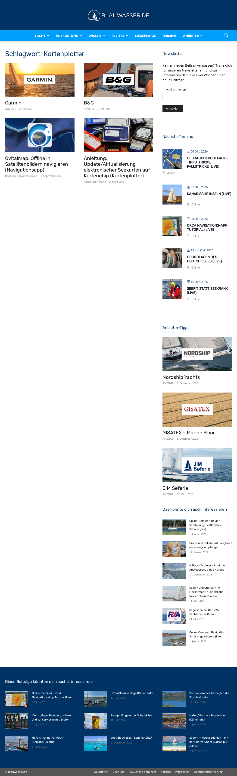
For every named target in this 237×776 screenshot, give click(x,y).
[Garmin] (40, 80)
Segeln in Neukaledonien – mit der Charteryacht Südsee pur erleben (208, 742)
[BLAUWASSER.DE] (118, 15)
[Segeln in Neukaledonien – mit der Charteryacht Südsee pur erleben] (174, 744)
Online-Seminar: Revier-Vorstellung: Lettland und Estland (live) (205, 525)
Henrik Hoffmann (95, 181)
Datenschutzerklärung (208, 772)
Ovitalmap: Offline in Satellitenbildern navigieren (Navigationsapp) (36, 164)
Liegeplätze (145, 35)
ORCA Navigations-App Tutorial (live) (207, 227)
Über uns (118, 772)
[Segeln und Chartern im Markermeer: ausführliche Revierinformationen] (174, 594)
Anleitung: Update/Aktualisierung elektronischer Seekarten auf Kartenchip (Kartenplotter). (117, 167)
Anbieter (191, 35)
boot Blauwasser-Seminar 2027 (131, 737)
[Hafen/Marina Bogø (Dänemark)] (95, 699)
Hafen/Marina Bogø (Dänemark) (132, 693)
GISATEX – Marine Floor (188, 432)
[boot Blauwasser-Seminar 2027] (95, 744)
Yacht (39, 35)
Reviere (118, 35)
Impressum (182, 772)
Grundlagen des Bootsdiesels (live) (204, 259)
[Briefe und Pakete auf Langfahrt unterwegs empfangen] (174, 549)
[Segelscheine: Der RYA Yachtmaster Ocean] (174, 616)
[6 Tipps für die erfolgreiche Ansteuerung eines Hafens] (174, 571)
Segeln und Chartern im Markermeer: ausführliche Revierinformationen (206, 592)
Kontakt (166, 772)
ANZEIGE (10, 108)
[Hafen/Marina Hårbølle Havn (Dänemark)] (174, 721)
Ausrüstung (67, 35)
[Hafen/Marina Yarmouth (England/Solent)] (16, 744)
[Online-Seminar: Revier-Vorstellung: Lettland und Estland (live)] (174, 527)
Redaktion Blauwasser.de (21, 176)
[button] (226, 35)
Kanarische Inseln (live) (209, 194)
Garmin (13, 103)
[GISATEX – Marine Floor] (197, 410)
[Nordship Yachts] (197, 354)
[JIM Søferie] (197, 465)
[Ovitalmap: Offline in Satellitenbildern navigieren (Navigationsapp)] (40, 135)
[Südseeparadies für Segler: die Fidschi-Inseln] (174, 699)
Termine (169, 35)
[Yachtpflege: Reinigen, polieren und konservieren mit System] (16, 721)
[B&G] (118, 80)
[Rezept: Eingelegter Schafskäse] (95, 721)
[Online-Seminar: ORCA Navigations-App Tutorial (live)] (16, 699)
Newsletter (101, 772)
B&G (89, 103)
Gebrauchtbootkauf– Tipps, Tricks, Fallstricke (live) (207, 162)
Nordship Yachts (181, 377)
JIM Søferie (175, 488)
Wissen (95, 35)
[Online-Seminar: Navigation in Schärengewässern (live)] (174, 638)
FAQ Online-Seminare (142, 772)
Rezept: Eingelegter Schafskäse (131, 715)
